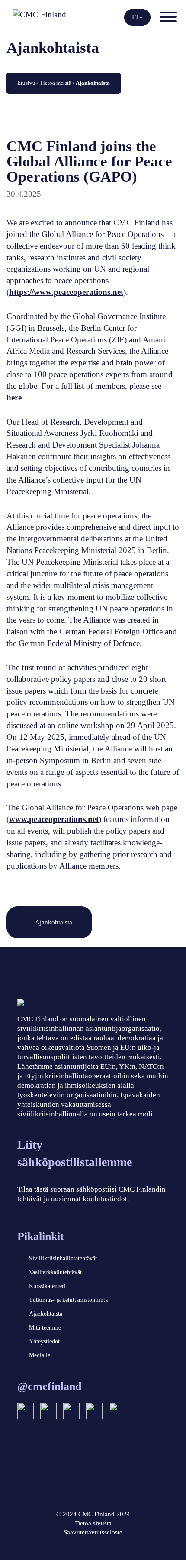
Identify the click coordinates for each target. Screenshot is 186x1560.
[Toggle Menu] (168, 17)
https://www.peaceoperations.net (66, 292)
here (14, 397)
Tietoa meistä (55, 83)
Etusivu (26, 83)
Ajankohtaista (53, 922)
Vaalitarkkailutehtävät (55, 1272)
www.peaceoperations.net (54, 819)
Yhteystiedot (44, 1341)
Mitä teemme (45, 1327)
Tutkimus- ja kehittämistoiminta (68, 1300)
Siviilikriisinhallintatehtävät (63, 1258)
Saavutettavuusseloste (93, 1532)
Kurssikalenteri (47, 1286)
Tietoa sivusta (93, 1523)
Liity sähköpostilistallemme (74, 1153)
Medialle (39, 1355)
